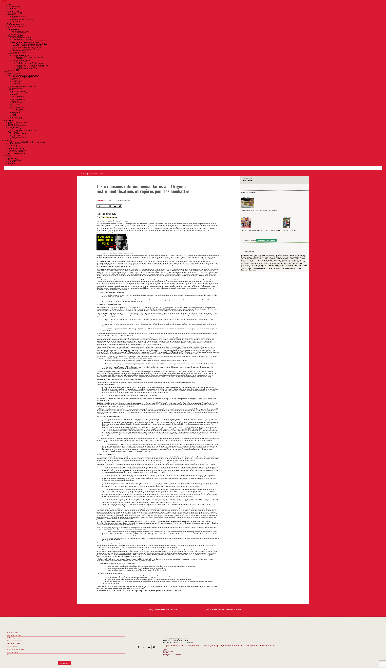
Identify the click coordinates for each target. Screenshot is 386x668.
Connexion (10, 655)
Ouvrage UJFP (297, 263)
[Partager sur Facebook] (105, 206)
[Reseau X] (144, 647)
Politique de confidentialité (15, 649)
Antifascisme (270, 255)
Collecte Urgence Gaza (14, 638)
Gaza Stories (250, 260)
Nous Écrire (166, 656)
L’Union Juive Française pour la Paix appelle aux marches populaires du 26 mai (161, 609)
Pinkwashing (245, 265)
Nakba (266, 263)
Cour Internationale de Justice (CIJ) (294, 257)
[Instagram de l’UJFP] (154, 647)
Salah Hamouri (263, 267)
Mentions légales (12, 652)
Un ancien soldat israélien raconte (284, 268)
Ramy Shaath (303, 265)
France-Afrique (294, 258)
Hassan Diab (286, 260)
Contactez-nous (12, 646)
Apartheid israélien (282, 255)
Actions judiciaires (247, 255)
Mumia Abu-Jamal (256, 263)
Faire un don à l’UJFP (14, 635)
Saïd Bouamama (101, 200)
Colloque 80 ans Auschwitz (262, 257)
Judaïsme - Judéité (247, 262)
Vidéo (299, 268)
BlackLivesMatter (246, 257)
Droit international (282, 258)
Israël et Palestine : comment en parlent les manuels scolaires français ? (261, 230)
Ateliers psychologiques (297, 255)
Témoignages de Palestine (256, 268)
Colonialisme (277, 257)
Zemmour (244, 270)
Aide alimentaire (259, 255)
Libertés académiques (271, 262)
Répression (253, 267)
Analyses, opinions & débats (95, 174)
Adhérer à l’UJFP (12, 632)
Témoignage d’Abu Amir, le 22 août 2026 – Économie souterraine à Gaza (260, 210)
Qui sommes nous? (13, 643)
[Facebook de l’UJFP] (138, 647)
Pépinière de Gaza (291, 265)
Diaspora (272, 258)
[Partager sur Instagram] (110, 206)
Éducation (252, 270)
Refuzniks (244, 267)
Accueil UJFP (83, 174)
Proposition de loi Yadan (275, 265)
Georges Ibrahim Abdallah (264, 260)
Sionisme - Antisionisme (277, 267)
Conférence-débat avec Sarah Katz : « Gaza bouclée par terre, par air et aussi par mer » (223, 609)
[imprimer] (120, 206)
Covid (265, 258)
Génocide (277, 260)
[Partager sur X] (100, 206)
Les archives (64, 663)
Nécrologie (287, 263)
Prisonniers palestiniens (258, 265)
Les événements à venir (15, 641)
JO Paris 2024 (296, 260)
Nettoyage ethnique (276, 263)
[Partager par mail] (115, 206)
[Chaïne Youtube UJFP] (149, 647)
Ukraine (269, 268)
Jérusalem (258, 262)
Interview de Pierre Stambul (290, 230)
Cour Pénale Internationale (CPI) (251, 258)
